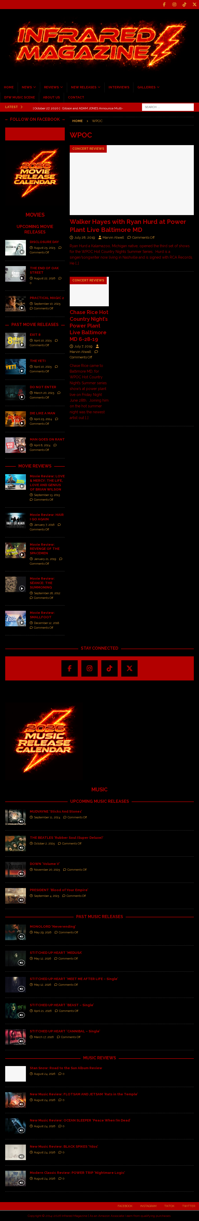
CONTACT (76, 97)
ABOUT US (51, 97)
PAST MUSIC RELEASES (99, 916)
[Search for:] (168, 107)
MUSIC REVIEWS (99, 1057)
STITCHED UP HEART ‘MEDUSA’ (56, 953)
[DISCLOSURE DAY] (15, 247)
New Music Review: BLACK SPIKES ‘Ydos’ (64, 1146)
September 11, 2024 (47, 817)
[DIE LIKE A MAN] (15, 419)
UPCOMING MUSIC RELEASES (99, 801)
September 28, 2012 (47, 593)
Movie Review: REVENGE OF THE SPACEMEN (45, 549)
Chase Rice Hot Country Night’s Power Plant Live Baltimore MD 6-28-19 (89, 325)
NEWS (27, 87)
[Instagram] (174, 4)
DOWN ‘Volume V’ (45, 864)
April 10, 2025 (43, 340)
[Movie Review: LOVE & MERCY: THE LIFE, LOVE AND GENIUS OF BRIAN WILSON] (15, 482)
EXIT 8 (35, 335)
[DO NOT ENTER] (15, 393)
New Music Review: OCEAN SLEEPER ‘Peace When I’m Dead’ (80, 1120)
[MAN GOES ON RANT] (15, 445)
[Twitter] (194, 4)
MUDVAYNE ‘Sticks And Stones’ (56, 811)
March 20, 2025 (44, 393)
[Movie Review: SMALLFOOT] (15, 618)
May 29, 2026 (42, 932)
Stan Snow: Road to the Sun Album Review (66, 1068)
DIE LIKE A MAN (42, 413)
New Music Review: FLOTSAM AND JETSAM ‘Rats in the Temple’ (84, 1094)
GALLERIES (146, 87)
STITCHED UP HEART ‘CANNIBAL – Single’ (65, 1031)
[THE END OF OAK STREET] (15, 274)
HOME (9, 87)
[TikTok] (184, 4)
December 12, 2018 (46, 623)
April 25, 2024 (43, 419)
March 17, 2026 (44, 1037)
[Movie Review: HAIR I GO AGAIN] (15, 520)
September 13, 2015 (47, 495)
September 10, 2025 (47, 304)
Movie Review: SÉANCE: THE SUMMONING (42, 583)
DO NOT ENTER (43, 387)
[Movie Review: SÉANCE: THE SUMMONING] (15, 584)
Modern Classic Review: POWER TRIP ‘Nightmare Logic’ (77, 1173)
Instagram (148, 1206)
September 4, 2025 (46, 896)
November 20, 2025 (47, 869)
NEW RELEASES (83, 87)
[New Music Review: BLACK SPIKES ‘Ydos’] (15, 1152)
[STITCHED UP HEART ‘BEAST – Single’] (15, 1011)
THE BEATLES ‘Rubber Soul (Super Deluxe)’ (66, 838)
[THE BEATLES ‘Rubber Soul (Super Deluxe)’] (15, 843)
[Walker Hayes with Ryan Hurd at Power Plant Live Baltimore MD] (132, 180)
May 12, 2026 (42, 958)
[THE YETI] (15, 366)
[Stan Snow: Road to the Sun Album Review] (15, 1074)
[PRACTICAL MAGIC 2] (15, 303)
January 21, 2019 (45, 559)
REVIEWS (51, 87)
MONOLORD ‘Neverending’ (53, 926)
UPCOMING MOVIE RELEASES (35, 229)
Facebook (125, 1206)
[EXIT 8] (15, 340)
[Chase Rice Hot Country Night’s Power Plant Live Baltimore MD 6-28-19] (89, 291)
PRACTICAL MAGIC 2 (47, 298)
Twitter (188, 1206)
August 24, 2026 (44, 1074)
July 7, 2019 (83, 346)
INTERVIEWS (119, 87)
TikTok (169, 1206)
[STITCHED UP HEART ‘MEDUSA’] (15, 958)
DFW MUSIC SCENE (19, 97)
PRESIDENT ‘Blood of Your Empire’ (59, 890)
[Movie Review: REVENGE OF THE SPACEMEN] (15, 550)
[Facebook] (164, 4)
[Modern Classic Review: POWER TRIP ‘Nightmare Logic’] (15, 1178)
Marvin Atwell (113, 237)
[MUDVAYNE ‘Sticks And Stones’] (15, 817)
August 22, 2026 (44, 278)
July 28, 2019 (84, 237)
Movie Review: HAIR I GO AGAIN (47, 517)
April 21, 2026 (43, 1011)
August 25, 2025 (44, 248)
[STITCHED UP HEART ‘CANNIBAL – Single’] (15, 1037)
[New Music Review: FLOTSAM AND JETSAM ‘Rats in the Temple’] (15, 1100)
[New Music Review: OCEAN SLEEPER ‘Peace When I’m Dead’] (15, 1126)
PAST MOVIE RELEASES (35, 324)
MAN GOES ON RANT (47, 439)
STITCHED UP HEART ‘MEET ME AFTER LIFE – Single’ (74, 979)
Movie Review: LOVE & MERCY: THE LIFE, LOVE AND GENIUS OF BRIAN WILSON (47, 482)
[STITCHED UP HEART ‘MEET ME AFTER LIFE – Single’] (15, 984)
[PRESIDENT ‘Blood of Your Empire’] (15, 896)
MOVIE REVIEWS (35, 466)
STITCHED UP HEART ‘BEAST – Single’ (62, 1005)
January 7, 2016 (44, 525)
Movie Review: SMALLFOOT (42, 615)
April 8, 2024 (42, 445)
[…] (77, 263)
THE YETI (38, 361)
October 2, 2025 (44, 843)
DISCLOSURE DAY (44, 242)
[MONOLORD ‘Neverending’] (15, 932)
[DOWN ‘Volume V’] (15, 869)
